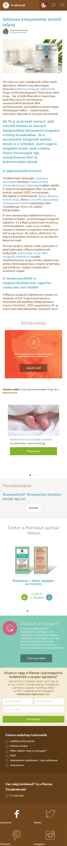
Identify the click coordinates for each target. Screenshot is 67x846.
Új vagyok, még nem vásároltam (33, 437)
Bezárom (33, 444)
